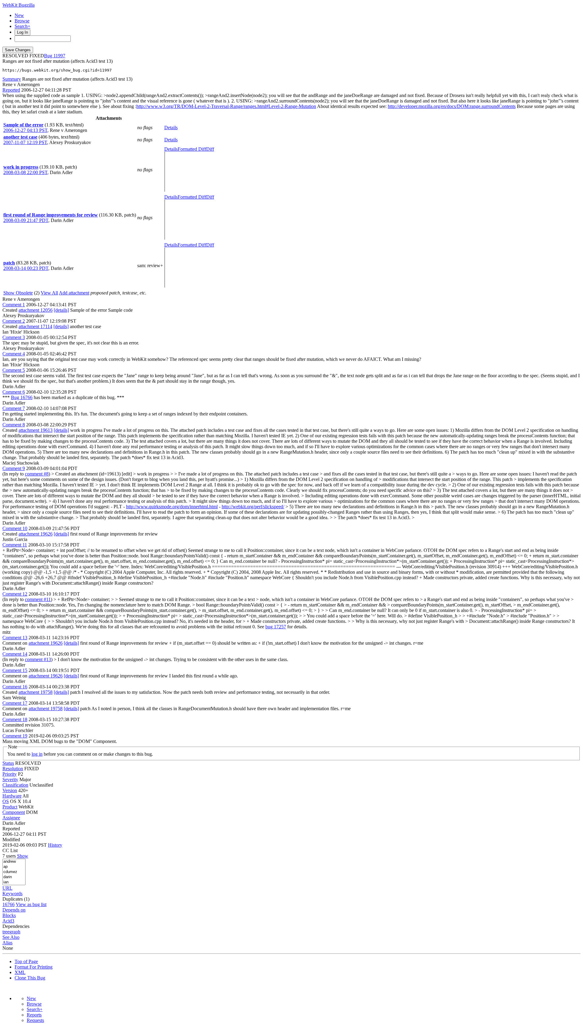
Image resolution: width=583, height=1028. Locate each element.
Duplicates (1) (15, 899)
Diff (210, 149)
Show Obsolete (18, 292)
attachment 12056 (36, 310)
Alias (7, 942)
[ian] (14, 882)
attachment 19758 (36, 692)
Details (171, 127)
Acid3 (8, 920)
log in (37, 754)
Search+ (22, 26)
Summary (11, 79)
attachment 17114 (35, 326)
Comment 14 (14, 654)
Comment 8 (13, 424)
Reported (11, 89)
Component (13, 812)
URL (7, 888)
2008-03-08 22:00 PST (25, 172)
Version (9, 790)
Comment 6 (13, 392)
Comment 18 (14, 719)
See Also (10, 937)
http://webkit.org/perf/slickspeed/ (253, 506)
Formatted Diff (192, 149)
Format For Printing (34, 966)
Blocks (9, 915)
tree (5, 931)
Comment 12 (14, 593)
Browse (22, 20)
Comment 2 (13, 321)
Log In (22, 32)
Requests (35, 1020)
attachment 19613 (36, 430)
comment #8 (37, 473)
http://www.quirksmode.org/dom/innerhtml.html (172, 506)
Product (9, 806)
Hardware (12, 795)
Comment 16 (14, 686)
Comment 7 (13, 408)
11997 (59, 55)
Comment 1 (13, 304)
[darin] (14, 877)
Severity (10, 779)
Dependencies (15, 926)
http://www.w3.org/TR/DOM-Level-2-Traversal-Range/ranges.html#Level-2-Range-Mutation (226, 106)
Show (22, 855)
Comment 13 (14, 637)
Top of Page (26, 961)
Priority (9, 774)
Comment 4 (13, 353)
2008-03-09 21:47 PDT (25, 220)
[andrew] (14, 861)
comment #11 (38, 599)
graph (14, 931)
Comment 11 (14, 544)
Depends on (14, 909)
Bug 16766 (21, 397)
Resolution (12, 768)
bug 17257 (275, 626)
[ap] (14, 866)
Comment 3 (13, 337)
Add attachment (74, 292)
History (55, 845)
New (19, 15)
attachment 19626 (36, 533)
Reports (34, 1014)
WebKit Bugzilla (18, 5)
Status (8, 763)
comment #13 (38, 659)
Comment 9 (13, 468)
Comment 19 (14, 735)
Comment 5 (13, 370)
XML (20, 972)
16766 (8, 904)
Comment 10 (14, 528)
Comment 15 (14, 670)
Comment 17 (14, 703)
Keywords (12, 893)
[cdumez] (14, 872)
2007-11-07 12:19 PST (25, 142)
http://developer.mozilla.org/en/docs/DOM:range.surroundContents (452, 106)
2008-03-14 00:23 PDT (25, 268)
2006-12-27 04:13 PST (25, 130)
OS (5, 801)
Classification (15, 785)
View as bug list (31, 904)
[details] (61, 310)
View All (49, 292)
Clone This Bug (30, 977)
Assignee (11, 817)
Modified (11, 839)
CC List (10, 850)
